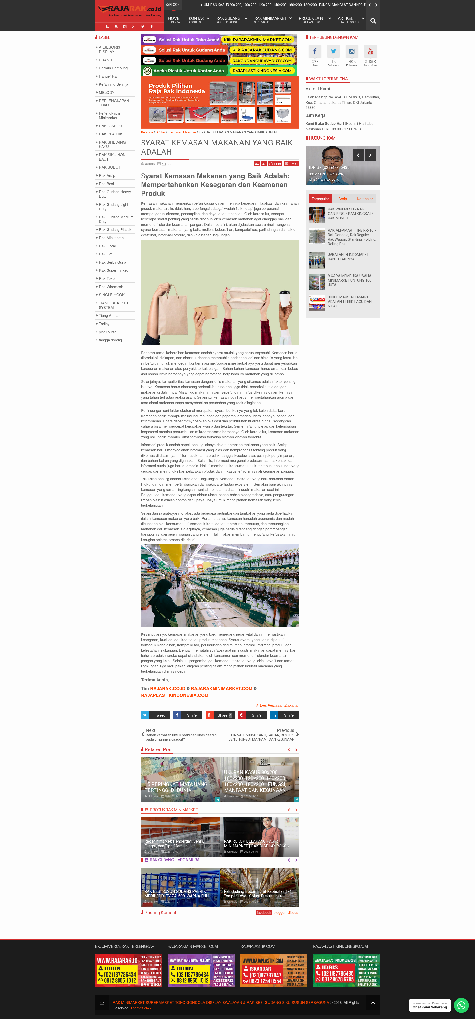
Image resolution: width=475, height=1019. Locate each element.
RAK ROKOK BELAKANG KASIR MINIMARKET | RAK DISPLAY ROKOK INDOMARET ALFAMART (256, 846)
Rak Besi (106, 183)
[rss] (107, 27)
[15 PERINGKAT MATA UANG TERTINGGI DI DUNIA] (180, 779)
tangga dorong (110, 340)
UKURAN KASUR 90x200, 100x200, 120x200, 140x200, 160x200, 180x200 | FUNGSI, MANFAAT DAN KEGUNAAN (289, 5)
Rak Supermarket (113, 270)
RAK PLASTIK (111, 134)
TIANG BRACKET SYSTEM (114, 305)
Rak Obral (107, 246)
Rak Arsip (107, 175)
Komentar (365, 198)
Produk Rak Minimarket (174, 809)
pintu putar (107, 332)
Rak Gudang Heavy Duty (115, 194)
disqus (293, 912)
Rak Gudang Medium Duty (116, 219)
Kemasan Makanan (283, 704)
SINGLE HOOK (112, 294)
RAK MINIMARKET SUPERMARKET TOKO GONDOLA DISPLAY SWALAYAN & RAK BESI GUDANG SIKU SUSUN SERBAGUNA (221, 1002)
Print (277, 163)
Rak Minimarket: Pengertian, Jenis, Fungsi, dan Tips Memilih (174, 843)
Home (174, 20)
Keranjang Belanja (113, 84)
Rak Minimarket (270, 20)
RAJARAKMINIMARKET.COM (221, 688)
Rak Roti (106, 254)
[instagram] (125, 27)
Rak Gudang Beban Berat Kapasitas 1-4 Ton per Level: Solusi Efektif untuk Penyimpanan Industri (257, 896)
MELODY (106, 92)
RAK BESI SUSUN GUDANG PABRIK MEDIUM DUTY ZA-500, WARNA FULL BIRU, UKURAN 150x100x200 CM (177, 896)
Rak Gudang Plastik (115, 229)
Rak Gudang (229, 20)
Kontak (196, 20)
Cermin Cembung (113, 68)
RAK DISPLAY (111, 126)
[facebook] (152, 27)
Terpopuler (320, 198)
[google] (134, 27)
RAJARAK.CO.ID (167, 688)
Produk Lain (312, 20)
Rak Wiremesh (111, 286)
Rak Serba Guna (112, 262)
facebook (264, 912)
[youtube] (116, 27)
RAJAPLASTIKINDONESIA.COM (174, 695)
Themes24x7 (141, 1007)
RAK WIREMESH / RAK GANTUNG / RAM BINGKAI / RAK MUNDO (350, 213)
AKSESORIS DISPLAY (109, 49)
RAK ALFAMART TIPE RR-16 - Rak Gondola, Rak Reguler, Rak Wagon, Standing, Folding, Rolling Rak (352, 237)
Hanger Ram (109, 76)
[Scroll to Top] (373, 1002)
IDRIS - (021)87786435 (329, 167)
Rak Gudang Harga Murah (176, 859)
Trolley (104, 323)
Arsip (342, 198)
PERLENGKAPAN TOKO (114, 102)
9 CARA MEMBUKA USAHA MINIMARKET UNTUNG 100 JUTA (349, 280)
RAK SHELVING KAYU (112, 144)
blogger (279, 912)
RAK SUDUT (109, 167)
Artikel (348, 20)
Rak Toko (107, 278)
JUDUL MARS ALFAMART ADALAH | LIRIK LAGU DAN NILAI (350, 301)
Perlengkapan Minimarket (110, 115)
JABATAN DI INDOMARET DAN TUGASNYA (348, 256)
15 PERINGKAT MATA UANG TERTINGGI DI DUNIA (176, 787)
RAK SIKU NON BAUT (112, 157)
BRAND (105, 60)
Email (293, 163)
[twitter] (143, 27)
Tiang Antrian (109, 315)
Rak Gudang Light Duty (113, 206)
